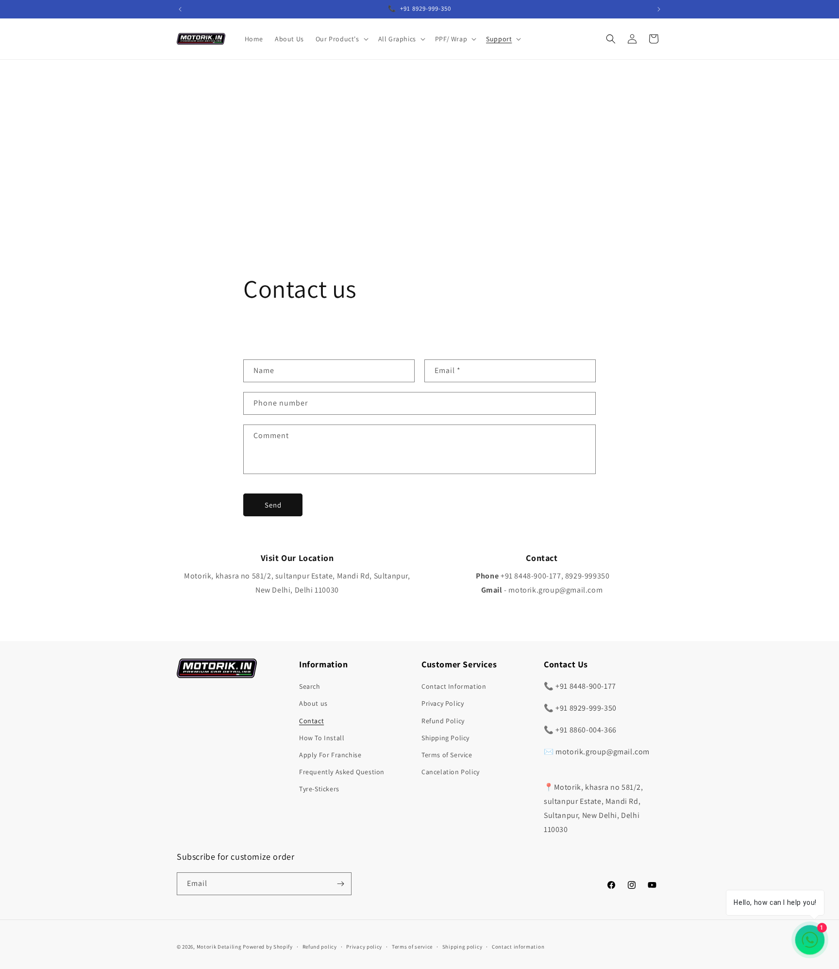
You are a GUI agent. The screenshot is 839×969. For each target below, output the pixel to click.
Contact (311, 720)
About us (313, 703)
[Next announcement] (659, 9)
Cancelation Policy (450, 771)
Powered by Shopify (268, 946)
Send (273, 505)
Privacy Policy (442, 703)
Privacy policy (364, 946)
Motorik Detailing (219, 946)
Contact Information (453, 686)
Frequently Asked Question (342, 771)
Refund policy (319, 946)
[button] (341, 39)
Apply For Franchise (330, 754)
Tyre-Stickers (319, 788)
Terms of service (412, 946)
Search (309, 686)
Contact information (518, 946)
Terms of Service (446, 754)
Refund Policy (443, 720)
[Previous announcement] (180, 9)
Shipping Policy (445, 737)
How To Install (321, 737)
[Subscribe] (340, 883)
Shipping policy (462, 946)
